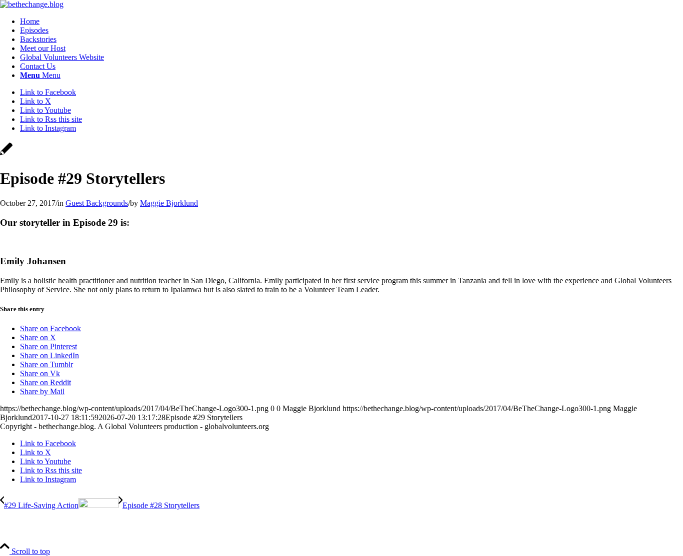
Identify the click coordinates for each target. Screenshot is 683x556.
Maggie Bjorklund (169, 203)
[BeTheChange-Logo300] (32, 4)
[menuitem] (351, 21)
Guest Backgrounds (97, 203)
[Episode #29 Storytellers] (6, 154)
